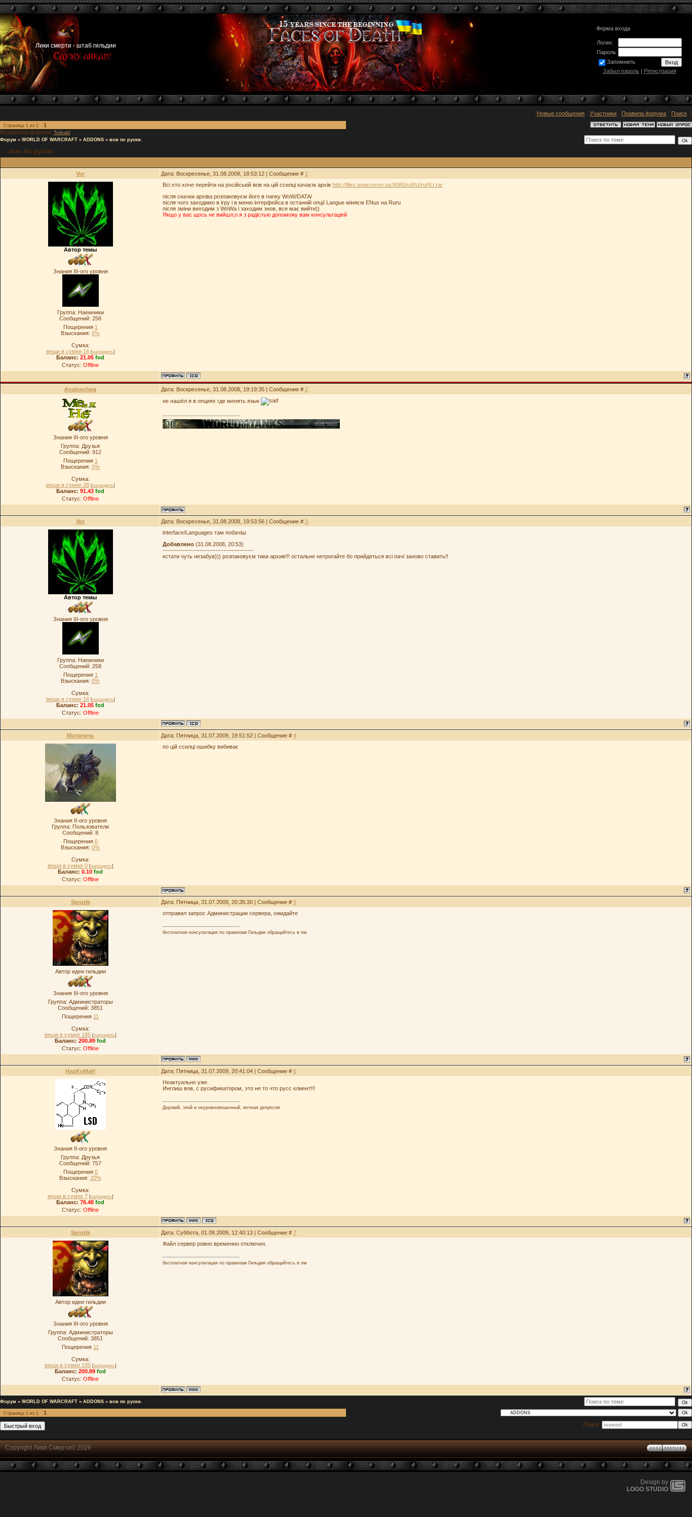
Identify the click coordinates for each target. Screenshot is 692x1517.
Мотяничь (80, 735)
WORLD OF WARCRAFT (50, 139)
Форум (8, 139)
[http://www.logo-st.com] (677, 1490)
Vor (80, 174)
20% (95, 1178)
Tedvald (62, 132)
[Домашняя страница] (193, 1059)
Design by (647, 1486)
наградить (102, 351)
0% (96, 333)
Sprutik (80, 902)
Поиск (679, 113)
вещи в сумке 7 (68, 1196)
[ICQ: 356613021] (193, 376)
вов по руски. (125, 139)
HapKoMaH (80, 1071)
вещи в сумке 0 (68, 866)
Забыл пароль (621, 71)
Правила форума (644, 113)
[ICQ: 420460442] (209, 1220)
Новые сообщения (561, 113)
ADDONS (93, 139)
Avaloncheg (80, 389)
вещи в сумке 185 (68, 1035)
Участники (603, 113)
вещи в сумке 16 (67, 351)
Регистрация (660, 71)
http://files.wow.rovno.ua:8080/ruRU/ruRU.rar (387, 185)
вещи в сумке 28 (67, 485)
